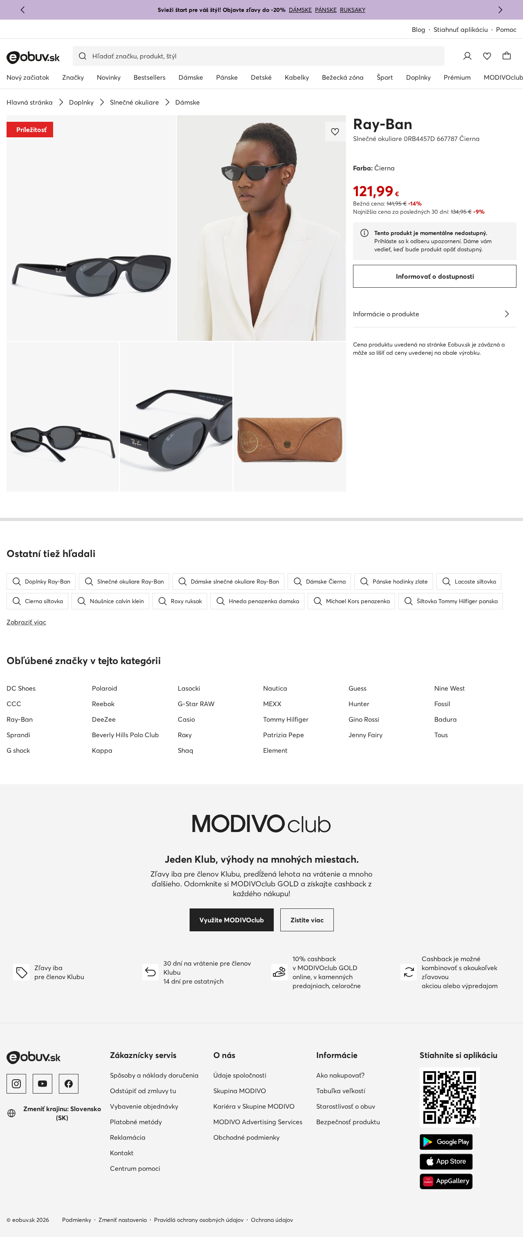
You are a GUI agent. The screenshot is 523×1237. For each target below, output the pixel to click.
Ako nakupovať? (340, 1075)
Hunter (359, 704)
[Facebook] (68, 1084)
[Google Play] (446, 1142)
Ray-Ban (382, 124)
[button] (91, 228)
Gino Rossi (364, 719)
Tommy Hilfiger (285, 719)
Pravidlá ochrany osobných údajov (199, 1220)
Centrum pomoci (135, 1168)
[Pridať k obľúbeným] (335, 131)
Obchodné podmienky (246, 1137)
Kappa (102, 750)
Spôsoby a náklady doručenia (154, 1075)
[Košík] (506, 56)
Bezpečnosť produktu (348, 1122)
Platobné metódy (136, 1122)
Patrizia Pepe (283, 735)
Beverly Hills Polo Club (125, 735)
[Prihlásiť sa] (467, 56)
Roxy (185, 735)
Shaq (185, 750)
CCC (14, 704)
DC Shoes (21, 688)
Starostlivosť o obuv (345, 1106)
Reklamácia (127, 1137)
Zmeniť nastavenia (122, 1220)
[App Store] (446, 1162)
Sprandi (18, 735)
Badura (445, 719)
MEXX (272, 704)
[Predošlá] (23, 10)
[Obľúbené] (487, 56)
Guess (358, 688)
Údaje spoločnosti (239, 1075)
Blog (418, 29)
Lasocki (189, 688)
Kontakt (122, 1153)
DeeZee (104, 719)
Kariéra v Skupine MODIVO (254, 1106)
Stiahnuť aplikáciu (461, 29)
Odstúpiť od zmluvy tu (143, 1091)
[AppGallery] (446, 1181)
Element (275, 750)
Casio (186, 719)
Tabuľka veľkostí (340, 1091)
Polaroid (104, 688)
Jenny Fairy (365, 735)
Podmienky (76, 1220)
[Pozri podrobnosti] (506, 314)
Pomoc (506, 29)
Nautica (275, 688)
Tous (441, 735)
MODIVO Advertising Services (257, 1122)
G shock (18, 750)
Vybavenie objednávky (144, 1106)
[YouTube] (42, 1084)
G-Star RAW (196, 704)
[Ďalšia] (500, 10)
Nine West (449, 688)
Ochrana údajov (272, 1220)
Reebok (103, 704)
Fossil (442, 704)
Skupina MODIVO (239, 1091)
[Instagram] (16, 1084)
